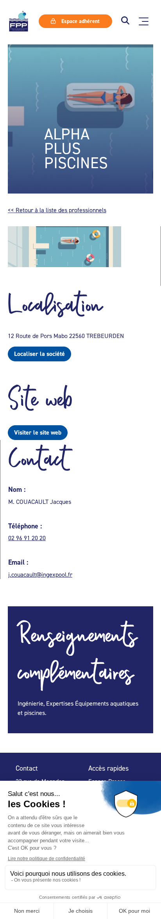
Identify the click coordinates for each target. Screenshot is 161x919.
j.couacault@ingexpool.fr (40, 574)
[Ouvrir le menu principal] (143, 21)
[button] (125, 21)
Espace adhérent (80, 21)
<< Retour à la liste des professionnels (57, 210)
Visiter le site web (37, 432)
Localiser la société (39, 354)
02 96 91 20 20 (27, 538)
